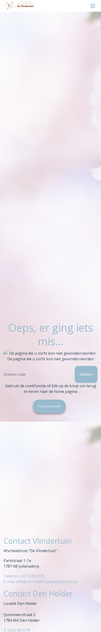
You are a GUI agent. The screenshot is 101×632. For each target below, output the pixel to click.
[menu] (92, 4)
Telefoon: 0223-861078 (24, 576)
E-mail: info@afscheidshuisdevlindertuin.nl (41, 581)
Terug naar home (49, 406)
